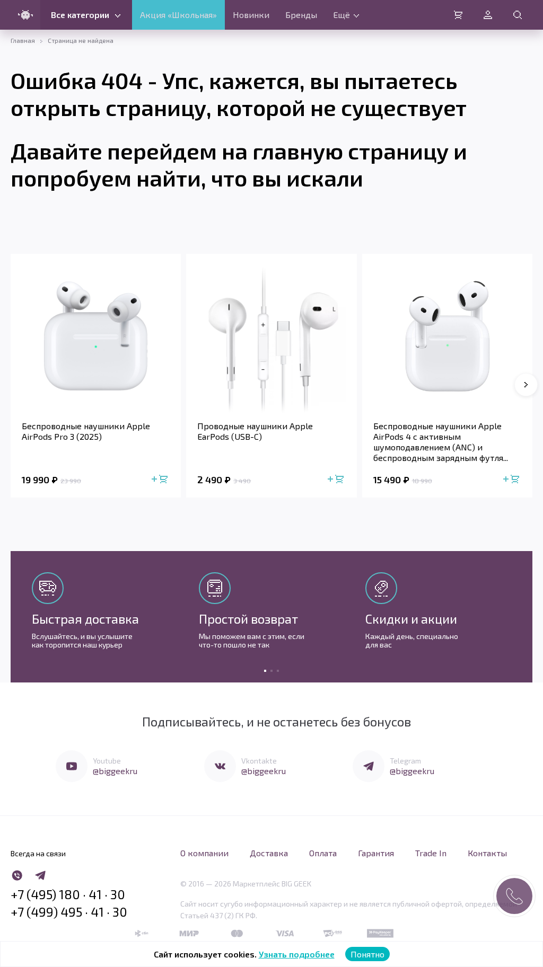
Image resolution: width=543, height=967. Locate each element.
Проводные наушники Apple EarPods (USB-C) (255, 431)
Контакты (487, 853)
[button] (526, 384)
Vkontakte (259, 760)
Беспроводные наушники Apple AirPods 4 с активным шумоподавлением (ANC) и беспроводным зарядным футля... (440, 442)
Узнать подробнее (297, 954)
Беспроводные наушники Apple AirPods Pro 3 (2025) (86, 431)
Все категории (80, 15)
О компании (204, 853)
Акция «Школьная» (178, 15)
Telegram (405, 760)
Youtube (107, 760)
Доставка (269, 853)
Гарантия (376, 853)
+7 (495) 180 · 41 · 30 (68, 894)
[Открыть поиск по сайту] (517, 15)
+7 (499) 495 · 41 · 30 (69, 911)
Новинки (251, 15)
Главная (23, 40)
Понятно (367, 954)
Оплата (323, 853)
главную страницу (350, 150)
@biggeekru (115, 771)
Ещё (341, 15)
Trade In (430, 853)
